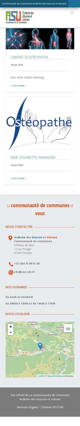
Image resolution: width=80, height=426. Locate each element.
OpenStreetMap (55, 375)
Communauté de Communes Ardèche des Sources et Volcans (34, 3)
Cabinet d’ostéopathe (40, 38)
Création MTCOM (52, 407)
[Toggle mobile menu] (72, 13)
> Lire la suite (17, 85)
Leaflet (41, 375)
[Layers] (68, 328)
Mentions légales (28, 407)
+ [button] (10, 326)
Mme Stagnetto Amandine (40, 123)
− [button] (10, 332)
